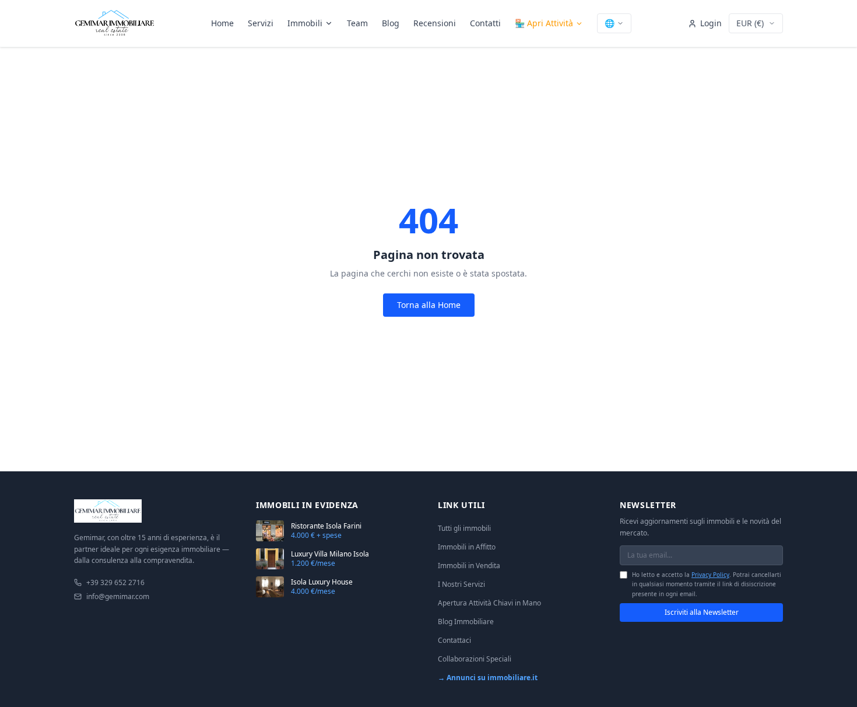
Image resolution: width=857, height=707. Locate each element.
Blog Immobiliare (466, 621)
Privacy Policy (710, 574)
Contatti (485, 23)
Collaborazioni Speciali (474, 659)
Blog (390, 23)
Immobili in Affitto (467, 547)
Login (711, 23)
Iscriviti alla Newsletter (702, 612)
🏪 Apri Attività (544, 23)
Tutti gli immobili (464, 528)
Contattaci (454, 640)
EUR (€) (750, 23)
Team (357, 23)
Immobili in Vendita (469, 565)
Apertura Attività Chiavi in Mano (489, 603)
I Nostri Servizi (461, 584)
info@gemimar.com (117, 596)
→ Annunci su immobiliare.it (488, 677)
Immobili (304, 23)
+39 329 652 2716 (115, 582)
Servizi (260, 23)
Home (222, 23)
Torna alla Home (429, 304)
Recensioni (434, 23)
